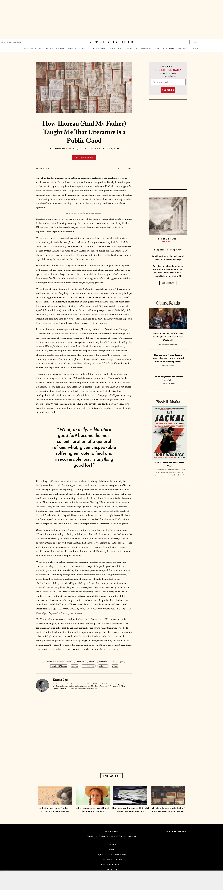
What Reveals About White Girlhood (93, 810)
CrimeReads (183, 48)
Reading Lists (131, 48)
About (111, 849)
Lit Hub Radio (115, 48)
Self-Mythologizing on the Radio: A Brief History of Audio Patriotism (168, 810)
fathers (91, 661)
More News (168, 283)
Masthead (111, 844)
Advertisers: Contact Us (111, 864)
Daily (168, 238)
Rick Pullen (169, 366)
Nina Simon (169, 384)
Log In (196, 48)
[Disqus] (84, 724)
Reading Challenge (150, 48)
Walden (115, 666)
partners (74, 666)
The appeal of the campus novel (168, 249)
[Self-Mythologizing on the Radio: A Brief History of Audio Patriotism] (168, 802)
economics (79, 661)
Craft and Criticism (33, 48)
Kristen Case (43, 168)
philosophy (103, 666)
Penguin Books (88, 666)
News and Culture (76, 48)
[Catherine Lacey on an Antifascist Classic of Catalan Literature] (55, 802)
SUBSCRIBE (168, 90)
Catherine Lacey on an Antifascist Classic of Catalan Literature (55, 810)
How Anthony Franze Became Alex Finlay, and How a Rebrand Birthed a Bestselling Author (168, 358)
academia (48, 661)
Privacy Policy (112, 869)
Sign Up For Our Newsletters (111, 854)
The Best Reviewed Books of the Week (169, 464)
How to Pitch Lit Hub (111, 859)
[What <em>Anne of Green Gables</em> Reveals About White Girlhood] (93, 802)
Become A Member (97, 48)
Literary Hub (111, 42)
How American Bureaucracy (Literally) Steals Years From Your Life (130, 810)
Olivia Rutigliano (169, 344)
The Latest (111, 775)
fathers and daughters (107, 661)
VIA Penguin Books (84, 158)
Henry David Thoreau (58, 666)
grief (122, 661)
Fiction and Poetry (55, 48)
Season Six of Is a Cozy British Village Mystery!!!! (168, 336)
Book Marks (168, 48)
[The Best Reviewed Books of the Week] (169, 433)
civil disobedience (64, 661)
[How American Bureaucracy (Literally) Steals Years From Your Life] (130, 802)
